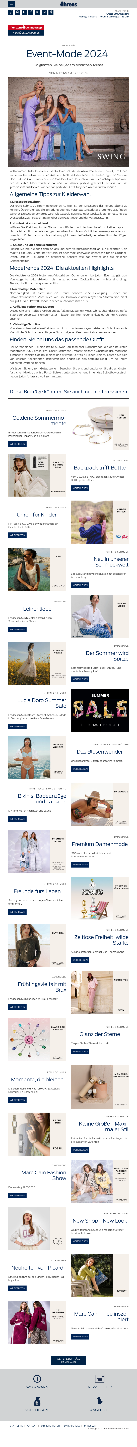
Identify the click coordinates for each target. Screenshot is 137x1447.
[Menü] (11, 4)
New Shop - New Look (100, 1221)
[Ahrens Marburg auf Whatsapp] (44, 12)
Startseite (16, 1426)
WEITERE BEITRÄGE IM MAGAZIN (68, 1360)
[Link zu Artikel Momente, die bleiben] (100, 1087)
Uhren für (37, 515)
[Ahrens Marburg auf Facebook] (30, 12)
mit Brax (42, 987)
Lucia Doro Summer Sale (42, 703)
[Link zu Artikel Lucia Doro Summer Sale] (100, 710)
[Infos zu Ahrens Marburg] (10, 12)
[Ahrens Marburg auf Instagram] (37, 12)
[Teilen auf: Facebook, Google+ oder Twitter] (50, 12)
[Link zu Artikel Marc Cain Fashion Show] (100, 1181)
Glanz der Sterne (100, 1034)
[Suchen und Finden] (17, 12)
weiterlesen (17, 444)
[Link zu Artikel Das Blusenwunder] (37, 757)
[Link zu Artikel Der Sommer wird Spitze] (37, 663)
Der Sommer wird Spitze (107, 656)
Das (100, 752)
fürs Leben (37, 891)
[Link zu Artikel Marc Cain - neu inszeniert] (37, 1322)
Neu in (111, 562)
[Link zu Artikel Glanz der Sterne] (37, 1039)
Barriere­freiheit (50, 1426)
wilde (101, 940)
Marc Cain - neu (101, 1317)
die (37, 1080)
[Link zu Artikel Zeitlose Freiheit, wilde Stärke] (37, 945)
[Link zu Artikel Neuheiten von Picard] (100, 1275)
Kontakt (31, 1426)
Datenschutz (72, 1426)
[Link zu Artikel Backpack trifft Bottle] (37, 475)
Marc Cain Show (43, 1175)
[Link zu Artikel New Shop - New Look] (37, 1228)
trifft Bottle (100, 468)
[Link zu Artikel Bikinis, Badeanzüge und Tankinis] (100, 804)
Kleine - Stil (104, 1127)
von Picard (37, 1268)
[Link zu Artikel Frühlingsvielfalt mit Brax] (100, 992)
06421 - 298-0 (122, 11)
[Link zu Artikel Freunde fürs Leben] (100, 898)
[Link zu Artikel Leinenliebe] (100, 616)
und (42, 799)
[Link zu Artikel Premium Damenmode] (37, 851)
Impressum (90, 1426)
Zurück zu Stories (27, 32)
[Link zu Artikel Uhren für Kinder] (100, 522)
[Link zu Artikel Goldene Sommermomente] (100, 428)
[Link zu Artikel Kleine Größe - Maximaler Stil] (37, 1134)
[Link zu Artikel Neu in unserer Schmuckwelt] (37, 569)
